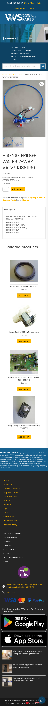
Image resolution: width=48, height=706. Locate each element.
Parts (13, 200)
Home (4, 75)
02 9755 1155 (32, 3)
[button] (41, 84)
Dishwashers (16, 50)
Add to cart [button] (24, 295)
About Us (7, 484)
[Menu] (43, 18)
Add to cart (17, 189)
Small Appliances (11, 488)
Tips (5, 508)
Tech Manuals (10, 496)
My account (19, 8)
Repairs (7, 504)
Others (14, 59)
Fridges (14, 53)
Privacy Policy (10, 520)
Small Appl (24, 53)
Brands (12, 75)
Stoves (14, 56)
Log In (31, 8)
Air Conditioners (18, 47)
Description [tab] (9, 209)
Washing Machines (28, 56)
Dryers (28, 50)
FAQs (5, 512)
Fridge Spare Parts (36, 197)
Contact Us (8, 516)
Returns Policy (10, 524)
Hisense (19, 75)
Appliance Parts (11, 492)
